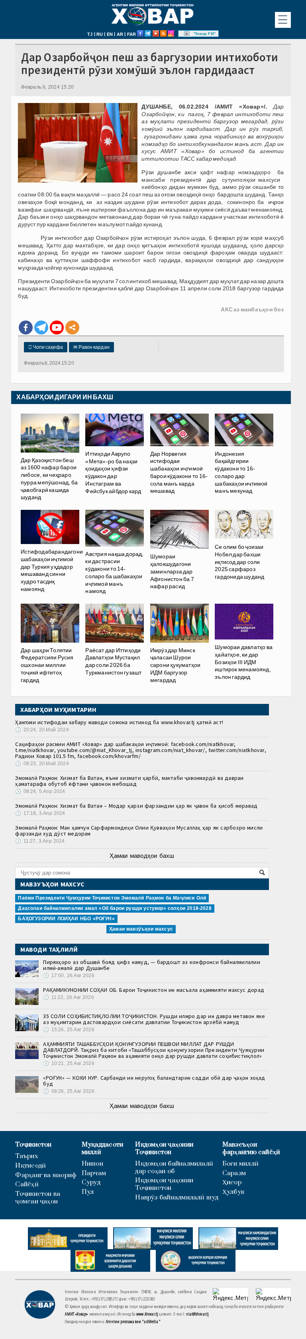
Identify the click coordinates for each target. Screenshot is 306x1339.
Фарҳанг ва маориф (45, 1175)
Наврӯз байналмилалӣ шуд (176, 1197)
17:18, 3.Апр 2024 (40, 813)
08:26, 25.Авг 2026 (68, 1091)
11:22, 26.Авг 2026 (68, 997)
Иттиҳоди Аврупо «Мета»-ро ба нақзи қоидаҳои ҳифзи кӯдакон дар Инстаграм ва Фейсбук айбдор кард (113, 472)
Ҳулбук (233, 1192)
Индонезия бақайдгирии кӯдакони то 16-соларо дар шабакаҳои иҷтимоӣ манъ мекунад (241, 472)
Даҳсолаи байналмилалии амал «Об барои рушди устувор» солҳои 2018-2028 (114, 908)
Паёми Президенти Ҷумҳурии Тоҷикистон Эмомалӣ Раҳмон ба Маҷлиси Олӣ (112, 898)
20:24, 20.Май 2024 (42, 730)
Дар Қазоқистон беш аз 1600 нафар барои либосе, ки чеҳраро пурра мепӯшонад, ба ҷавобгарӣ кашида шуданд (49, 479)
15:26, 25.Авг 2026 (68, 1029)
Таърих (26, 1156)
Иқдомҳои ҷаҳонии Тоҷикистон (164, 1148)
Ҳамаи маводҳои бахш (142, 855)
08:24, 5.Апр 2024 (40, 791)
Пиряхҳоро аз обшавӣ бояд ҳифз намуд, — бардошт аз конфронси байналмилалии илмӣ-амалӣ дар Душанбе (151, 965)
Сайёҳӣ (26, 1184)
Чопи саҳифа (45, 347)
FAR (131, 34)
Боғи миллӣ (240, 1164)
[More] (72, 327)
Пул (88, 1192)
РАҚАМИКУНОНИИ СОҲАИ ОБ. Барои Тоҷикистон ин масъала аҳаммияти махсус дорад (153, 989)
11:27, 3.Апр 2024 (40, 841)
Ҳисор (231, 1182)
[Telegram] (41, 327)
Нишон (92, 1164)
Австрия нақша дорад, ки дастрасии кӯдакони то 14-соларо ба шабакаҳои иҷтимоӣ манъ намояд (114, 573)
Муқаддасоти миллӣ (102, 1148)
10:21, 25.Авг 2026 (68, 1063)
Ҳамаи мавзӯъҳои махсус (141, 929)
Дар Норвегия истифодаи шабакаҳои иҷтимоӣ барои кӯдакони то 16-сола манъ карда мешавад (179, 472)
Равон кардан (91, 347)
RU (99, 34)
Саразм (234, 1173)
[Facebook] (26, 327)
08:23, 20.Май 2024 (42, 763)
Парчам (94, 1173)
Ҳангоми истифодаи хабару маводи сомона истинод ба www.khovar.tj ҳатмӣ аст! (119, 722)
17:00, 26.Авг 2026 (68, 975)
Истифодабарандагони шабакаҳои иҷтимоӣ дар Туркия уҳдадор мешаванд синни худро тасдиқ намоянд (52, 570)
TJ (89, 34)
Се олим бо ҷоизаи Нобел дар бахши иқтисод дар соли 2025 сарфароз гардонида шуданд (239, 562)
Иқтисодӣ (30, 1166)
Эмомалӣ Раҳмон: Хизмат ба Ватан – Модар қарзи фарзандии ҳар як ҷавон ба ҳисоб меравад (136, 805)
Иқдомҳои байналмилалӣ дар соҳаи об (174, 1167)
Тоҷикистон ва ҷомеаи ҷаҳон (37, 1197)
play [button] (187, 34)
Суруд (91, 1182)
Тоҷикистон (33, 1145)
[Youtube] (57, 327)
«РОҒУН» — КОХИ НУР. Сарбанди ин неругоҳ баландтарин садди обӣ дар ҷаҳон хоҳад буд (154, 1080)
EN (110, 34)
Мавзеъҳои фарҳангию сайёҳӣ (251, 1148)
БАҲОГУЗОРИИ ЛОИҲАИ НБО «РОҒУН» (66, 918)
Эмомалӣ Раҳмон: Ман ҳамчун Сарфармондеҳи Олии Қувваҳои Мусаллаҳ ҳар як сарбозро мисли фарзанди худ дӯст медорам (139, 830)
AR (120, 34)
